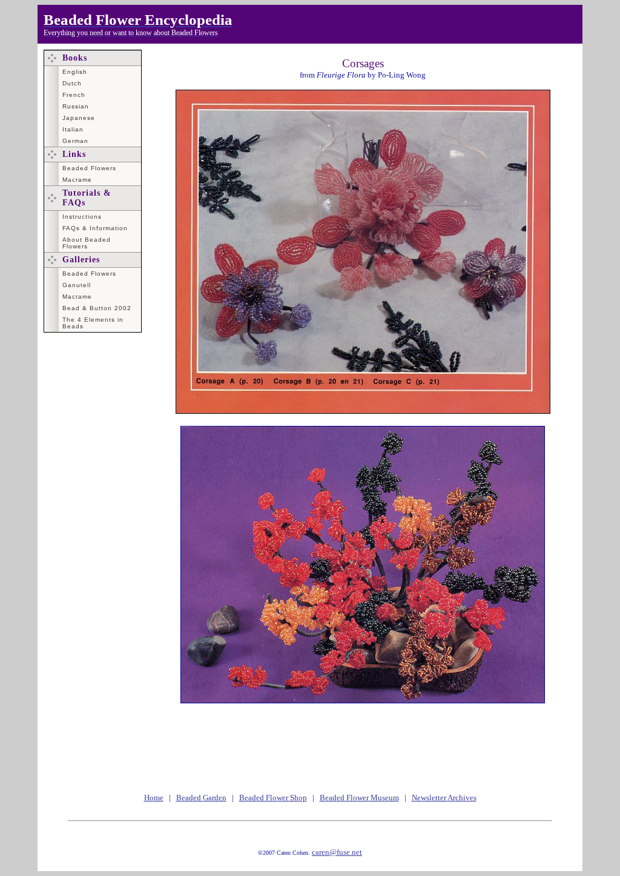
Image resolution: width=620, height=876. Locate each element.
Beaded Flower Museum (359, 797)
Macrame (77, 179)
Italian (73, 129)
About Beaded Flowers (86, 243)
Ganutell (76, 285)
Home (153, 797)
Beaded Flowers (89, 168)
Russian (75, 106)
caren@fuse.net (337, 852)
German (75, 141)
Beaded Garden (201, 797)
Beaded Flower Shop (273, 797)
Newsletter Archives (444, 797)
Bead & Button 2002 (96, 308)
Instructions (82, 216)
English (74, 71)
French (73, 94)
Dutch (72, 83)
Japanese (78, 117)
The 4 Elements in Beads (93, 323)
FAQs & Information (95, 228)
